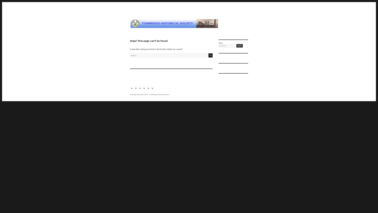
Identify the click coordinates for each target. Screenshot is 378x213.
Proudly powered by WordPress (159, 94)
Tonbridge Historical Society (139, 94)
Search (221, 43)
